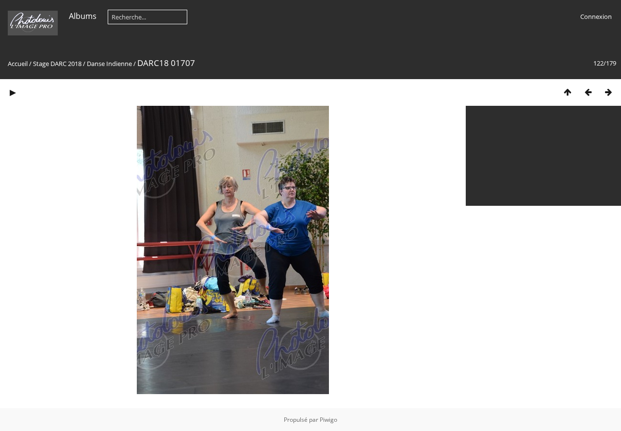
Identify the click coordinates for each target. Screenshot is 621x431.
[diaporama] (12, 92)
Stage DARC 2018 (57, 63)
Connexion (596, 16)
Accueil (18, 63)
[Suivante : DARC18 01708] (608, 92)
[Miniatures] (567, 92)
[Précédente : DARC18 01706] (588, 92)
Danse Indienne (109, 63)
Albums (83, 16)
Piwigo (328, 419)
